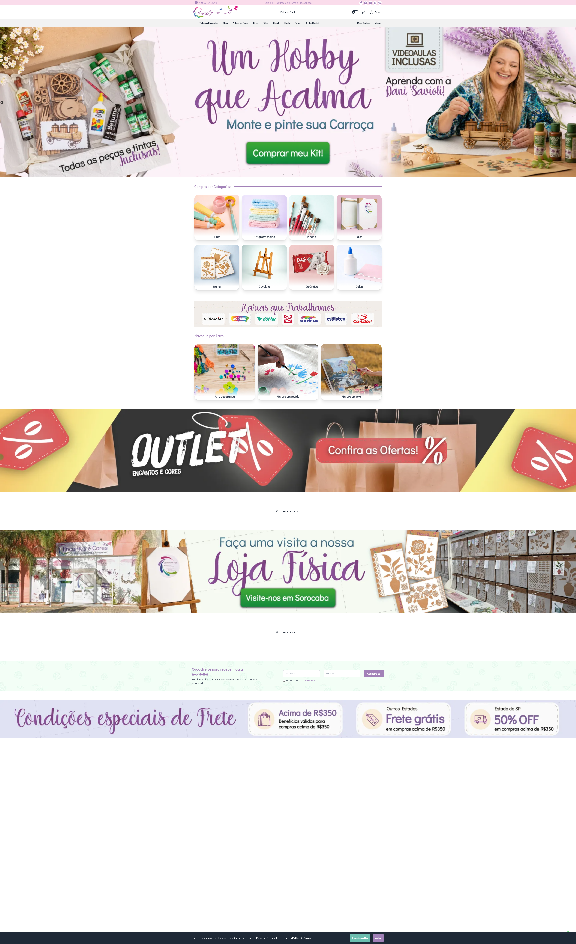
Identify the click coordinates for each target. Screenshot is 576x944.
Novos (297, 22)
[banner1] (288, 102)
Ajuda (378, 22)
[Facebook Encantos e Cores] (361, 3)
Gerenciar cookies (360, 937)
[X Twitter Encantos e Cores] (374, 3)
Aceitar (378, 937)
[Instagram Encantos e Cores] (365, 3)
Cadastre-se (373, 677)
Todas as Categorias (209, 22)
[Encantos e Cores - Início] (215, 12)
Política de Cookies (302, 937)
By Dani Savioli (312, 22)
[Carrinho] (363, 12)
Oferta (287, 22)
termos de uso (310, 684)
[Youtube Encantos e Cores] (370, 3)
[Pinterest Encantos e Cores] (379, 3)
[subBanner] (288, 454)
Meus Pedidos (363, 22)
